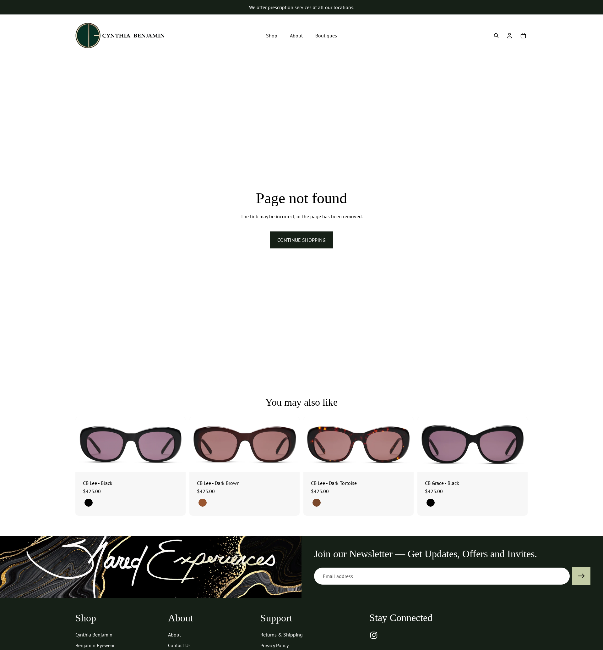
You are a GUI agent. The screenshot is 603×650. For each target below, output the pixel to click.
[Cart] (523, 35)
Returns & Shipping (281, 634)
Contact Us (179, 645)
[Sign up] (581, 576)
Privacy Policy (274, 645)
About (174, 634)
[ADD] (176, 462)
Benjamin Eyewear (95, 645)
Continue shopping (301, 240)
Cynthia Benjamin (93, 634)
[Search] (496, 35)
